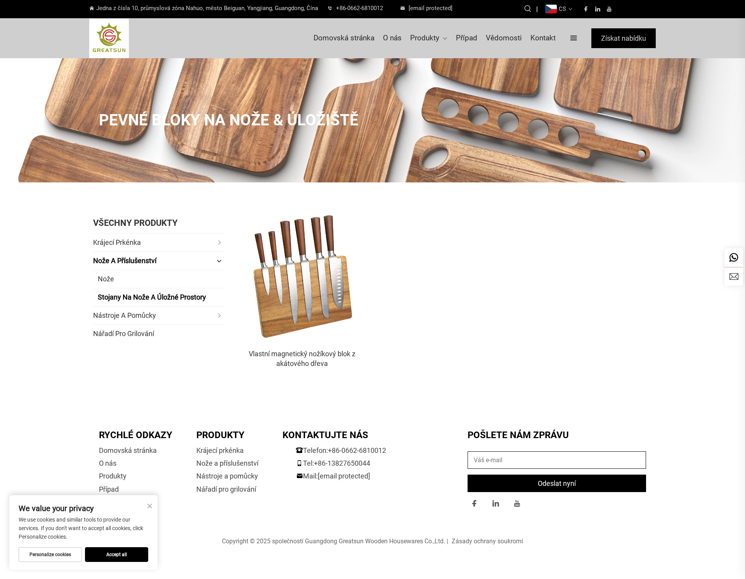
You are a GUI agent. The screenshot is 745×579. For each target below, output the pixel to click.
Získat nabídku (623, 38)
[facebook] (586, 9)
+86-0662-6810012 (359, 8)
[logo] (131, 38)
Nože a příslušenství (227, 463)
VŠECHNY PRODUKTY (135, 223)
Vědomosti (504, 37)
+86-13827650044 (342, 463)
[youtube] (609, 9)
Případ (466, 37)
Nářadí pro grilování (226, 489)
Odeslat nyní (557, 483)
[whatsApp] (733, 257)
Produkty (424, 37)
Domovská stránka (344, 37)
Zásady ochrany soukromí (487, 541)
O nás (392, 37)
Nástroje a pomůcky (227, 476)
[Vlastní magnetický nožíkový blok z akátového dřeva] (302, 278)
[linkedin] (597, 9)
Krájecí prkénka (220, 450)
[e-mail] (733, 276)
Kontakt (543, 37)
